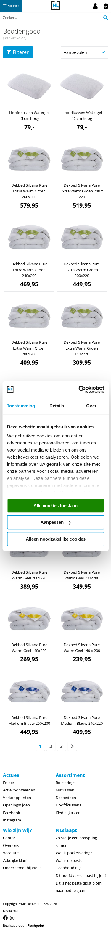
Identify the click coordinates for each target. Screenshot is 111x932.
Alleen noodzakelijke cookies (56, 538)
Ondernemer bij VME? (22, 867)
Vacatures (11, 852)
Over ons (11, 845)
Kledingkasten (68, 812)
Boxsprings (65, 782)
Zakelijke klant (15, 860)
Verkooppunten (17, 797)
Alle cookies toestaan (55, 505)
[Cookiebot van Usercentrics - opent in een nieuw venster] (79, 389)
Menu (13, 6)
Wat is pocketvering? (74, 852)
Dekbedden (66, 797)
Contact (10, 837)
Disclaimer (11, 910)
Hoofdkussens (68, 805)
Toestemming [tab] (21, 405)
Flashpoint (36, 925)
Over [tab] (91, 405)
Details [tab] (56, 405)
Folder (8, 782)
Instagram (12, 820)
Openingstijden (16, 805)
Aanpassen (52, 522)
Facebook (11, 812)
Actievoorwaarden (19, 790)
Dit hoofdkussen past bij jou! (81, 875)
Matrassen (65, 790)
